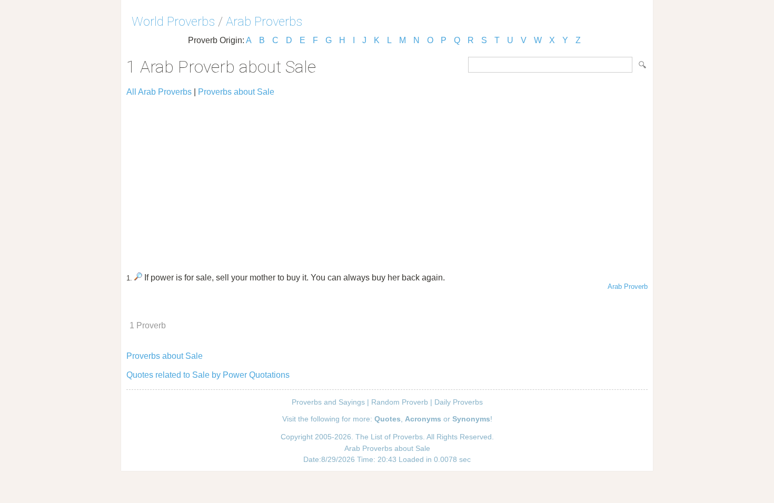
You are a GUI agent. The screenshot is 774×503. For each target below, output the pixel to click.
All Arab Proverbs (159, 91)
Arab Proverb (628, 286)
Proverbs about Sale (236, 91)
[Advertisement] (387, 180)
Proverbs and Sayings (328, 402)
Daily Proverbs (458, 402)
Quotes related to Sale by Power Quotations (208, 374)
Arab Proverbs (264, 21)
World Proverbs (173, 21)
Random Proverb (399, 402)
